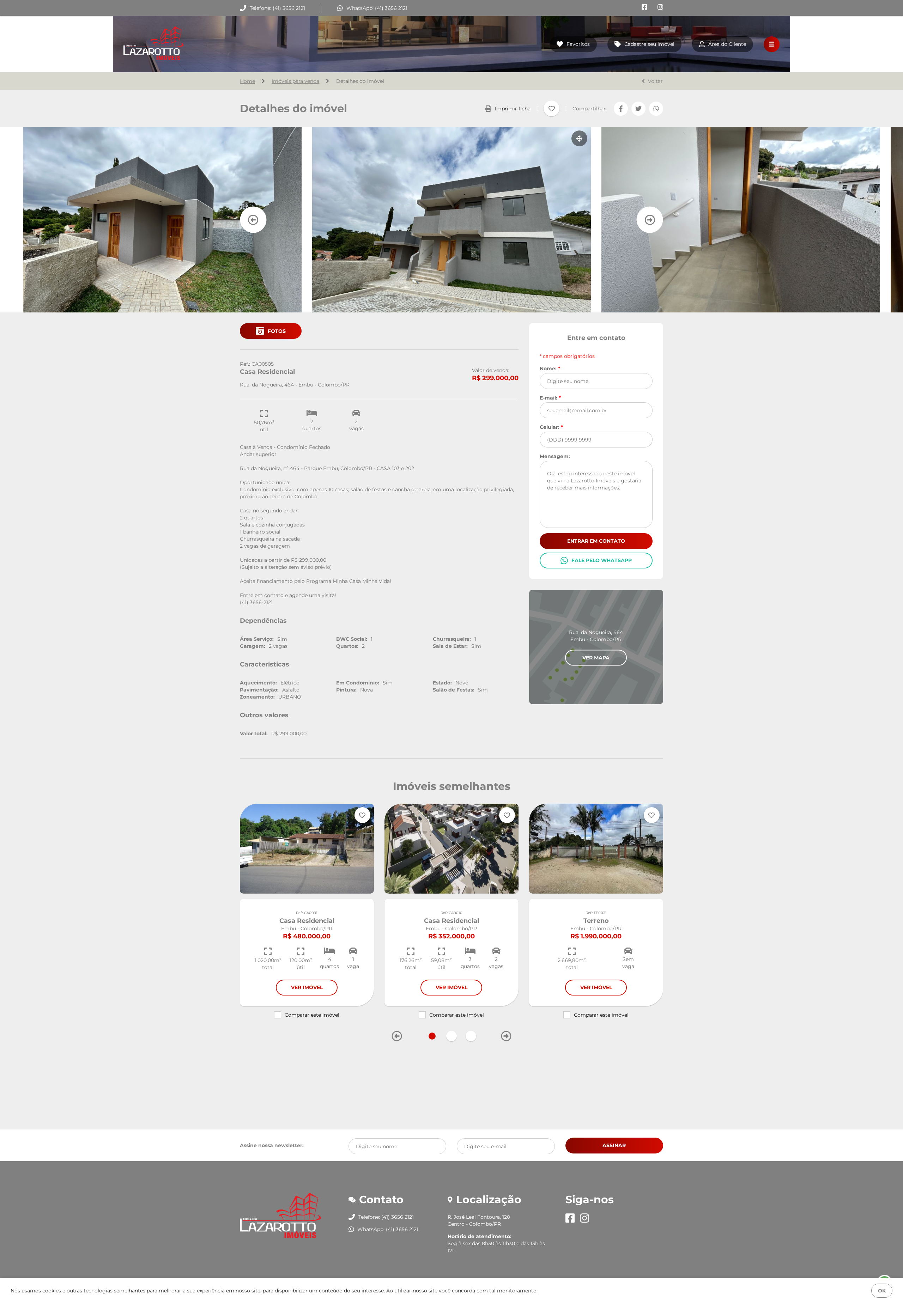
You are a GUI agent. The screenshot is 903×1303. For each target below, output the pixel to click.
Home (247, 81)
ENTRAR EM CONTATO (596, 541)
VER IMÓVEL (307, 987)
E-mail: (550, 398)
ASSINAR (614, 1145)
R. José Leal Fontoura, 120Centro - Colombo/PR (479, 1220)
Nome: (550, 368)
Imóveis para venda (295, 81)
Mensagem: (555, 456)
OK (882, 1290)
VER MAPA (596, 657)
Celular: (551, 427)
